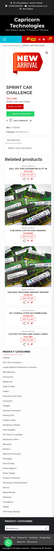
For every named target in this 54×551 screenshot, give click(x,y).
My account (32, 542)
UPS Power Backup (11, 511)
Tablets (6, 507)
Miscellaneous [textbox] (26, 528)
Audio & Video (9, 386)
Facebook (33, 537)
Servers (6, 487)
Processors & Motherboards (15, 483)
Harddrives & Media (11, 425)
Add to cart (15, 107)
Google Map (45, 537)
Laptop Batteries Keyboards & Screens (20, 367)
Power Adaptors (10, 468)
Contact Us (22, 537)
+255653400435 (15, 6)
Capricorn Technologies (27, 23)
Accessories (8, 377)
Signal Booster (9, 492)
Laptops (6, 357)
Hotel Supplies (9, 430)
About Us (21, 542)
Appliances (7, 382)
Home (5, 46)
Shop (13, 537)
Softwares (7, 497)
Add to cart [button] (28, 175)
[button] (46, 52)
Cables (6, 391)
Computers (7, 401)
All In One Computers (12, 362)
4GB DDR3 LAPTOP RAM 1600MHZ (28, 230)
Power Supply (9, 473)
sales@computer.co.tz (37, 6)
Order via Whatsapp (21, 114)
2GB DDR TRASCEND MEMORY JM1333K (28, 292)
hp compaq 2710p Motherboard (28, 313)
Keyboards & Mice (11, 439)
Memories (7, 444)
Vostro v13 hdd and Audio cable (28, 334)
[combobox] (27, 528)
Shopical (35, 548)
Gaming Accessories (12, 410)
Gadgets (6, 406)
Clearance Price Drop (12, 396)
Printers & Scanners (11, 478)
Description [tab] (13, 140)
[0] (49, 39)
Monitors (6, 449)
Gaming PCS (8, 415)
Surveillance (8, 502)
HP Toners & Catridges (13, 434)
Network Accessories (12, 454)
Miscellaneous (15, 46)
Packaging (7, 459)
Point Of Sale (8, 463)
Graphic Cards (9, 420)
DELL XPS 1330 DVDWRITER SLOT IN (28, 168)
